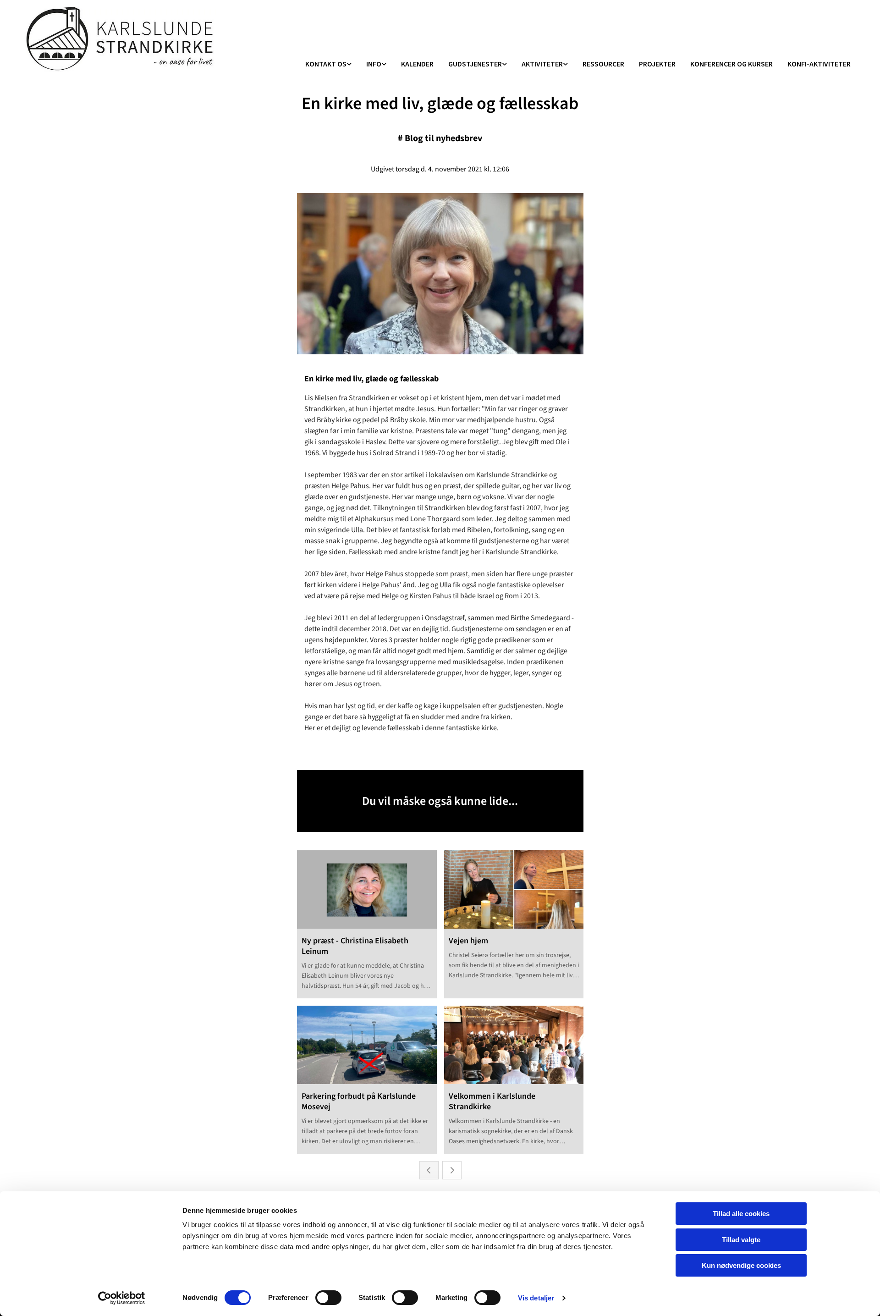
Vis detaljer (536, 1298)
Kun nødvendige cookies (741, 1265)
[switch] (328, 1297)
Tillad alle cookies (741, 1213)
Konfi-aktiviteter (819, 63)
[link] (328, 64)
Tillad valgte (741, 1240)
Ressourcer (603, 63)
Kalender (417, 63)
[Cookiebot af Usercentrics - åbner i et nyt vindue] (122, 1298)
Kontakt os (325, 63)
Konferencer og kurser (731, 63)
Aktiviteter (542, 63)
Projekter (657, 63)
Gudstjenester (475, 63)
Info (373, 63)
